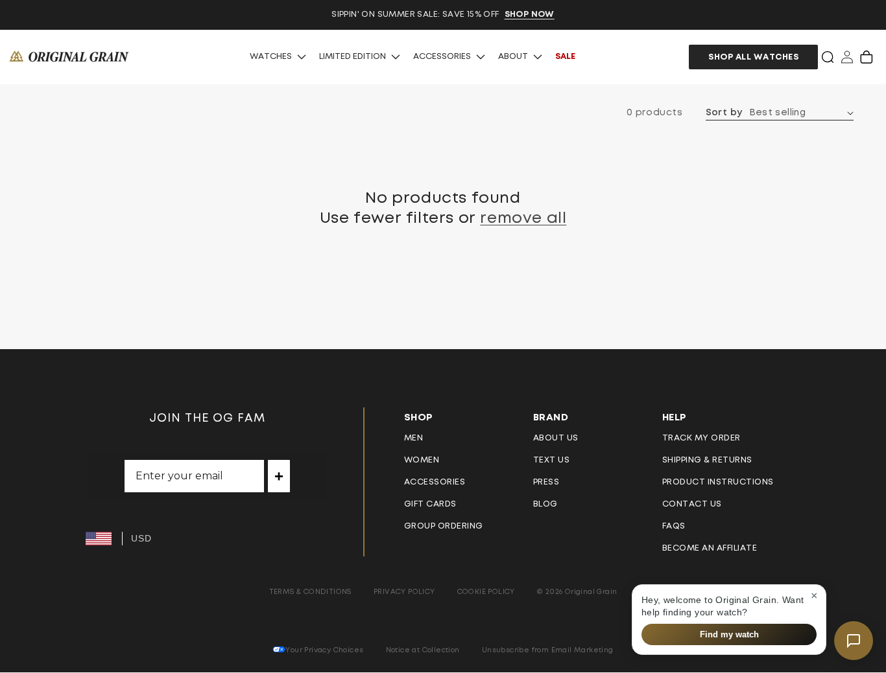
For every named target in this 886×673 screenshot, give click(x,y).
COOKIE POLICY (486, 591)
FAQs (674, 526)
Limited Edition (352, 56)
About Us (556, 438)
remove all (523, 218)
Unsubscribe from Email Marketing (548, 650)
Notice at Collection (423, 650)
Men (414, 438)
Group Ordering (443, 526)
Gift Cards (430, 504)
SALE (565, 56)
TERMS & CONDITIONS (310, 591)
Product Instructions (718, 482)
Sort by (724, 113)
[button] (827, 57)
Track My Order (701, 438)
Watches (271, 56)
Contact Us (692, 504)
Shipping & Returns (707, 460)
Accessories (442, 56)
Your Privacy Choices (324, 650)
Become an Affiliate (710, 548)
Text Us (551, 460)
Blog (545, 504)
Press (546, 482)
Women (422, 460)
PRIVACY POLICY (404, 591)
